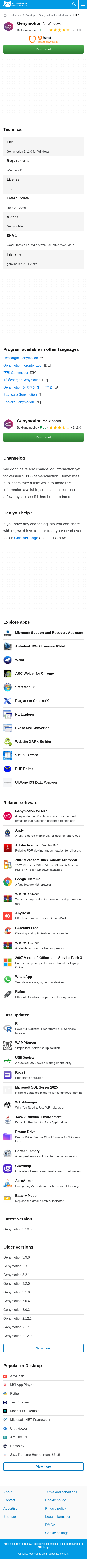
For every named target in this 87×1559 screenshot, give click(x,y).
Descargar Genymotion (20, 358)
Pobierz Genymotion (18, 402)
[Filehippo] (15, 4)
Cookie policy (55, 1500)
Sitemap (9, 1517)
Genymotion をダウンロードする (28, 387)
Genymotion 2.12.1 (17, 1327)
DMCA (50, 1525)
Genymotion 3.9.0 (16, 1257)
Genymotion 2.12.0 (17, 1336)
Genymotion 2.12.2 (17, 1318)
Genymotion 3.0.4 (16, 1301)
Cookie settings (56, 1533)
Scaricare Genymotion (20, 394)
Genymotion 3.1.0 (16, 1292)
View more (43, 1348)
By (27, 30)
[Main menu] (83, 4)
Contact (9, 1500)
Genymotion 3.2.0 (16, 1283)
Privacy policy (55, 1508)
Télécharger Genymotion (22, 380)
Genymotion (39, 23)
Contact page (26, 538)
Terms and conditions (61, 1492)
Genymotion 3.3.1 (16, 1266)
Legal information (58, 1517)
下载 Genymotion (16, 372)
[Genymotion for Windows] (8, 26)
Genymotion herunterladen (23, 365)
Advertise (10, 1508)
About (7, 1492)
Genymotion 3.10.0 (17, 1229)
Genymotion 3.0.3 (16, 1310)
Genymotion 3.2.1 (16, 1275)
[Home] (5, 15)
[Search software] (74, 4)
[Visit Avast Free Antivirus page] (43, 39)
